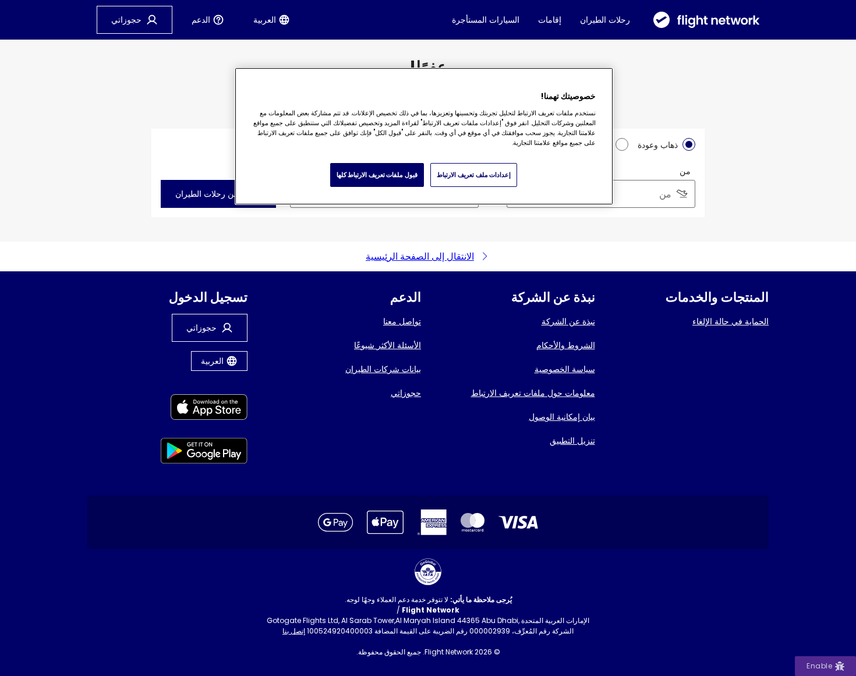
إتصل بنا (293, 631)
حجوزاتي (406, 393)
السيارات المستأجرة (485, 20)
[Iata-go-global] (428, 571)
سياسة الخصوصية (565, 369)
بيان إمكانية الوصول (562, 417)
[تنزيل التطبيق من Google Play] (204, 453)
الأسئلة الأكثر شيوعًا (387, 345)
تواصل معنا (402, 321)
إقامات (549, 20)
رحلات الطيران (605, 20)
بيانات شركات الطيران (383, 369)
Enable (819, 666)
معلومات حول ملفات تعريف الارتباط (533, 393)
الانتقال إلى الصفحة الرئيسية (420, 256)
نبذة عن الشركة (568, 321)
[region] (424, 136)
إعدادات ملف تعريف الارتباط (474, 174)
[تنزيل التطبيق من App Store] (204, 409)
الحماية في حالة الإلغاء (730, 321)
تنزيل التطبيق (572, 441)
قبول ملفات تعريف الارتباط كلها (377, 174)
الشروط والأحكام (565, 345)
